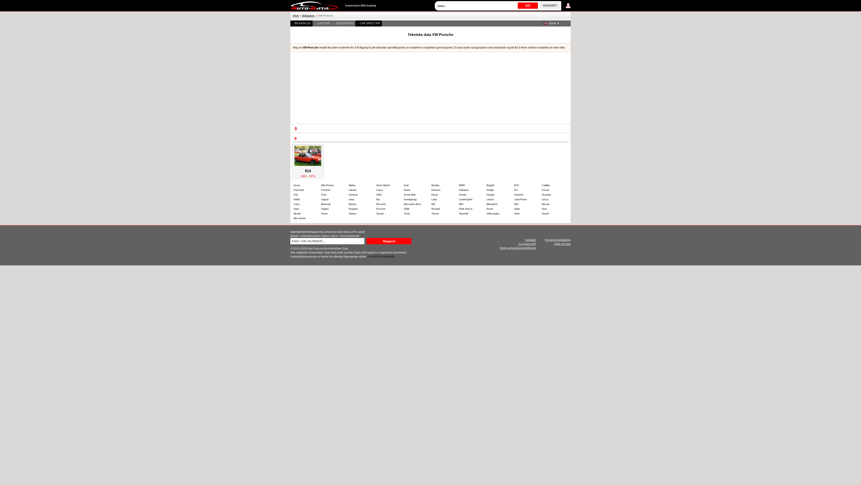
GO (527, 5)
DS (515, 190)
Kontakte (530, 240)
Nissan (545, 204)
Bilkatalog (308, 15)
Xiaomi (545, 213)
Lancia (490, 199)
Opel (296, 208)
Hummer (519, 194)
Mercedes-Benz (412, 204)
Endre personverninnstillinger (518, 248)
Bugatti (490, 185)
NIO (516, 204)
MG (433, 204)
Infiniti (297, 199)
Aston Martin (383, 185)
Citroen (353, 190)
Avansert (550, 5)
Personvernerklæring (558, 240)
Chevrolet (299, 190)
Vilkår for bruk (562, 244)
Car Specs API (370, 23)
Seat (544, 208)
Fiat (296, 194)
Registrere (345, 23)
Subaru (353, 213)
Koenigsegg (410, 199)
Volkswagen (493, 213)
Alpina (352, 185)
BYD (516, 185)
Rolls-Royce (465, 208)
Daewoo (435, 190)
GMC (379, 194)
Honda (462, 194)
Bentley (435, 185)
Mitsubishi (492, 204)
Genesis (353, 194)
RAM (406, 208)
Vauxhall (463, 213)
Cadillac (546, 185)
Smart (324, 213)
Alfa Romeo (327, 185)
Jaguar (325, 199)
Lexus (545, 199)
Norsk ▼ (554, 23)
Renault (435, 208)
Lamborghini (465, 199)
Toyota (435, 213)
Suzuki (380, 213)
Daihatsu (464, 190)
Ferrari (545, 190)
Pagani (324, 208)
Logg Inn (323, 23)
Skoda (297, 213)
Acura (297, 185)
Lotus (297, 204)
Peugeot (353, 208)
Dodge (490, 190)
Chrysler (325, 190)
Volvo (517, 213)
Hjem (296, 15)
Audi (406, 185)
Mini (461, 204)
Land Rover (520, 199)
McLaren (381, 204)
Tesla (407, 213)
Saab (517, 208)
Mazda (352, 204)
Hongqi (490, 194)
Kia (378, 199)
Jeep (351, 199)
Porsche (380, 208)
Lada (434, 199)
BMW (462, 185)
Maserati (325, 204)
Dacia (407, 190)
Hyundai (546, 194)
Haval (434, 194)
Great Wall (409, 194)
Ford (323, 194)
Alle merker (300, 218)
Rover (490, 208)
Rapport (389, 241)
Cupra (379, 190)
